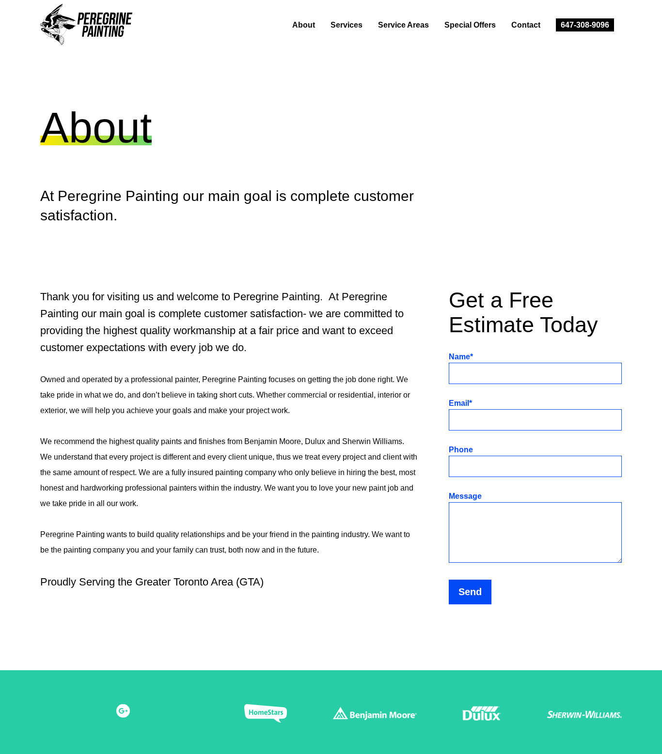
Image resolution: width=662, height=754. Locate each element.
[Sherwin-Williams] (584, 715)
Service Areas (403, 25)
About (303, 25)
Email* (460, 403)
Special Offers (470, 25)
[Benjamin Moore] (375, 716)
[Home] (94, 27)
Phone (461, 450)
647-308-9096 (585, 25)
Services (347, 25)
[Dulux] (481, 716)
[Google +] (123, 711)
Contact (525, 25)
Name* (461, 357)
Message (465, 496)
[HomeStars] (265, 716)
